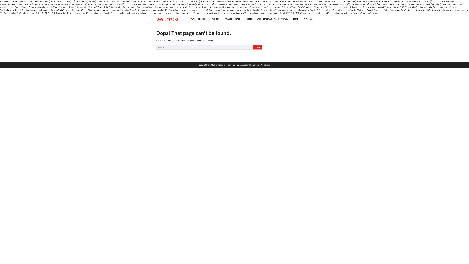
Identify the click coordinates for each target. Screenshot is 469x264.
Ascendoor (244, 65)
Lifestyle (267, 19)
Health (238, 19)
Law (259, 19)
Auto (193, 19)
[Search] (311, 19)
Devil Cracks (167, 19)
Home (249, 19)
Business (202, 19)
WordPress (265, 65)
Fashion (215, 19)
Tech (276, 19)
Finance (228, 19)
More (295, 19)
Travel (284, 19)
